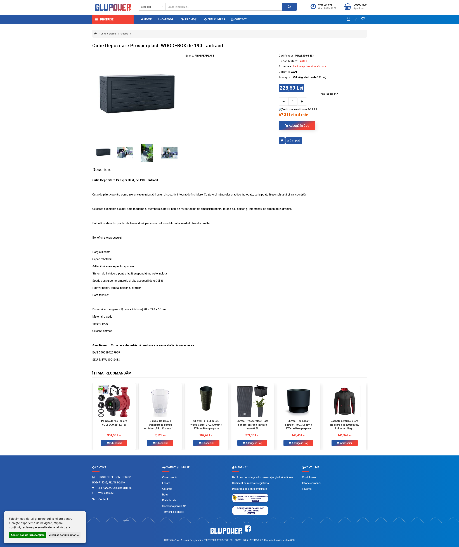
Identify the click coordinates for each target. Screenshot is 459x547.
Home (147, 19)
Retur (165, 494)
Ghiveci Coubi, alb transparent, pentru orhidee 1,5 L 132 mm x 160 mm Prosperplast (160, 425)
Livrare (166, 483)
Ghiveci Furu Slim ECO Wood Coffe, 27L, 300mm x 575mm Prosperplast (206, 425)
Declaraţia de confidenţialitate (249, 488)
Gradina (124, 33)
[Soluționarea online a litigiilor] (250, 510)
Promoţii (191, 19)
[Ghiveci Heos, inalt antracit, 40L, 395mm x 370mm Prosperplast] (298, 401)
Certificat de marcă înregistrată (250, 483)
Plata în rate (169, 500)
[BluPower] (113, 7)
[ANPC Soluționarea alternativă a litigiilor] (250, 497)
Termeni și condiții (173, 511)
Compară (295, 140)
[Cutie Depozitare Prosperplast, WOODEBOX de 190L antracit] (136, 97)
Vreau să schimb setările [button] (64, 534)
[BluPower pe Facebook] (248, 528)
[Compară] (355, 19)
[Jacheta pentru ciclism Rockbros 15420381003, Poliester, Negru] (344, 401)
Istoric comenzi (311, 483)
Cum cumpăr (216, 19)
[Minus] (283, 101)
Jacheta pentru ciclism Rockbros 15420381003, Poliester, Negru (344, 425)
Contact (240, 19)
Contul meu (309, 477)
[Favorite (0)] (363, 19)
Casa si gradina (108, 33)
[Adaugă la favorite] (282, 140)
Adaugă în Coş (298, 125)
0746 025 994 (325, 4)
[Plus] (302, 101)
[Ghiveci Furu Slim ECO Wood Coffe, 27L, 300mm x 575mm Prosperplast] (206, 401)
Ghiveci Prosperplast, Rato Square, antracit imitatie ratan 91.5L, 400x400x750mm (252, 425)
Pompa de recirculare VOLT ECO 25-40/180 (114, 423)
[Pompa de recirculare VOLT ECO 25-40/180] (114, 401)
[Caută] (289, 7)
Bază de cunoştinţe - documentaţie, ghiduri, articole (262, 477)
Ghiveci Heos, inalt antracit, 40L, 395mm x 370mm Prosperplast (298, 425)
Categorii (168, 19)
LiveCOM (290, 540)
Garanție (167, 488)
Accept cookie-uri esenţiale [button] (27, 534)
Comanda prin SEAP (174, 506)
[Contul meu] (348, 19)
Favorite (307, 488)
